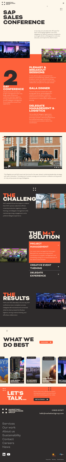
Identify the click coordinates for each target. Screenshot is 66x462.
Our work (8, 427)
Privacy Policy (48, 459)
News (6, 447)
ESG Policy (54, 459)
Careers (8, 443)
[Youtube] (8, 454)
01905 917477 (58, 410)
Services (8, 423)
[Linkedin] (4, 454)
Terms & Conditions (60, 459)
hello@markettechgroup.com (52, 413)
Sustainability (11, 435)
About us (8, 431)
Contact (8, 439)
